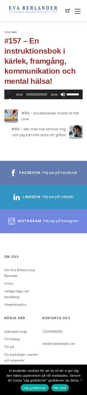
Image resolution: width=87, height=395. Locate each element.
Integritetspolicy (15, 304)
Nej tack (60, 388)
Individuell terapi (15, 331)
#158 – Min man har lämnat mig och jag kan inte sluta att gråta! (38, 132)
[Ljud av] (62, 94)
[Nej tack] (81, 379)
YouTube (10, 32)
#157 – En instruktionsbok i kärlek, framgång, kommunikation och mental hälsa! (40, 60)
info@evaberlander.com (58, 344)
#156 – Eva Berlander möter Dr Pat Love (50, 116)
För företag (12, 339)
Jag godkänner (34, 388)
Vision (8, 283)
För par (9, 347)
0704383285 (53, 331)
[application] (43, 94)
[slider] (73, 94)
